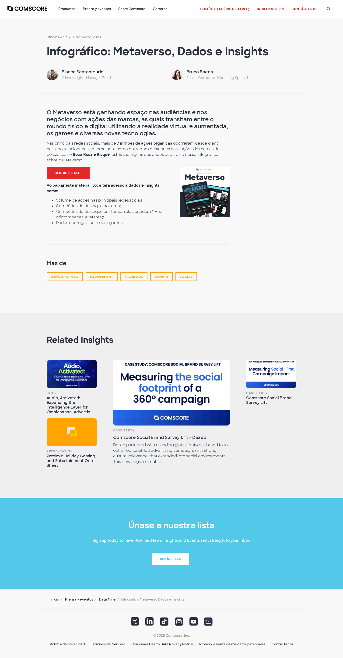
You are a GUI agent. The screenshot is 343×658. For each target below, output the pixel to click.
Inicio (54, 599)
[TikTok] (164, 623)
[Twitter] (135, 623)
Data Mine (107, 599)
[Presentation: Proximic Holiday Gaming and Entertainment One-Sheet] (72, 432)
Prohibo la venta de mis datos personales (232, 644)
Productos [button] (66, 9)
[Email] (208, 623)
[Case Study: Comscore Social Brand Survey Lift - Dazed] (171, 393)
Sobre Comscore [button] (131, 9)
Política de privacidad (67, 644)
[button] (224, 11)
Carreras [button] (160, 9)
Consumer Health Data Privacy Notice (162, 644)
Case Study (124, 430)
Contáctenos (282, 644)
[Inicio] (27, 11)
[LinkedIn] (149, 623)
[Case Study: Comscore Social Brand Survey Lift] (271, 374)
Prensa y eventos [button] (97, 9)
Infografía (57, 37)
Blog (51, 393)
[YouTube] (193, 623)
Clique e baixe (68, 173)
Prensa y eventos (79, 599)
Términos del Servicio (108, 644)
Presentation (60, 451)
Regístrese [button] (170, 559)
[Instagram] (179, 623)
